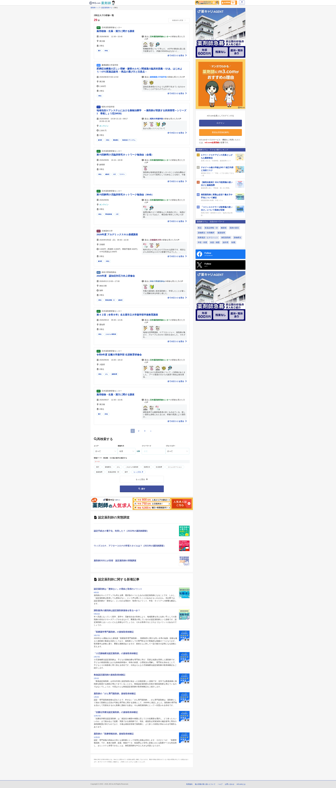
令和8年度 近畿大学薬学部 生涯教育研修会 (119, 354)
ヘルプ (220, 784)
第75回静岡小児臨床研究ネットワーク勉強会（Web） (125, 194)
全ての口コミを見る (176, 55)
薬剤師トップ (95, 8)
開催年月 (121, 446)
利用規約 (189, 784)
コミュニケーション (175, 467)
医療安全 (147, 467)
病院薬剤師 (225, 237)
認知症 (120, 300)
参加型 (100, 140)
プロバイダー (170, 446)
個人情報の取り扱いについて (205, 784)
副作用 (225, 242)
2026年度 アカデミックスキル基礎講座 (117, 234)
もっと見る (137, 472)
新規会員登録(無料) (220, 132)
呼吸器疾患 (108, 214)
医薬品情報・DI (110, 300)
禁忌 (199, 228)
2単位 (106, 50)
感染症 (107, 174)
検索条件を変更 (177, 20)
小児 (114, 174)
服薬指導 (114, 374)
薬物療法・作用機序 (206, 233)
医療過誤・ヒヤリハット (208, 237)
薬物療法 (115, 140)
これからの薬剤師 (110, 334)
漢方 (99, 50)
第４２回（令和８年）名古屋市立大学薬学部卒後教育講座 (127, 314)
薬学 (126, 472)
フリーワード (146, 446)
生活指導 (159, 467)
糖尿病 (223, 228)
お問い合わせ (229, 784)
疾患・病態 (214, 242)
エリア (96, 446)
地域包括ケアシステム (129, 140)
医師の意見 (234, 228)
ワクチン (122, 174)
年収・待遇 (202, 242)
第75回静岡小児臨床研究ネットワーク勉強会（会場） (125, 154)
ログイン (242, 3)
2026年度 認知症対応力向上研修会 (116, 276)
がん (106, 374)
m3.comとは (241, 784)
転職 (233, 242)
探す (143, 489)
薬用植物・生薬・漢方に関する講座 (115, 31)
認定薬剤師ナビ (106, 8)
